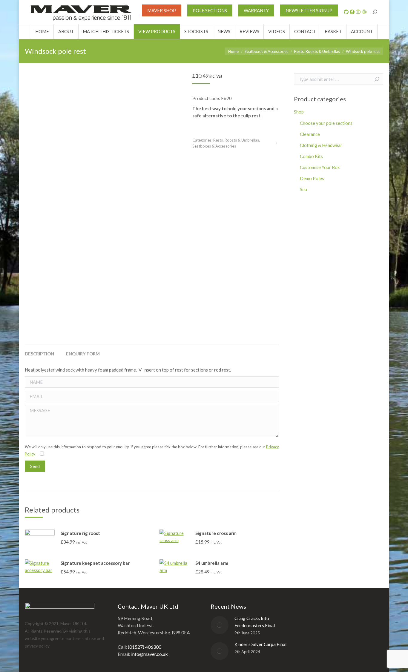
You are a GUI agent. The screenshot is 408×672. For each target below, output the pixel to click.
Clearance (310, 134)
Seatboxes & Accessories (214, 146)
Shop (299, 111)
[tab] (39, 350)
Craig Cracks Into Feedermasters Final (254, 622)
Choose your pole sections (326, 123)
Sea (303, 189)
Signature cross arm (216, 533)
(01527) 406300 (144, 647)
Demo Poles (312, 178)
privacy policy (37, 645)
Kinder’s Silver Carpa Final (260, 644)
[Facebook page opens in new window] (352, 12)
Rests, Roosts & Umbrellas (236, 140)
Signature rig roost (80, 533)
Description (39, 353)
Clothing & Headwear (321, 145)
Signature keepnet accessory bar (95, 563)
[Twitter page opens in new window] (346, 12)
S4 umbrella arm (211, 563)
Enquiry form (83, 353)
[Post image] (219, 625)
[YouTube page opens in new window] (358, 12)
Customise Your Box (320, 167)
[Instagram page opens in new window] (364, 12)
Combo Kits (311, 156)
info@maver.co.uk (149, 654)
